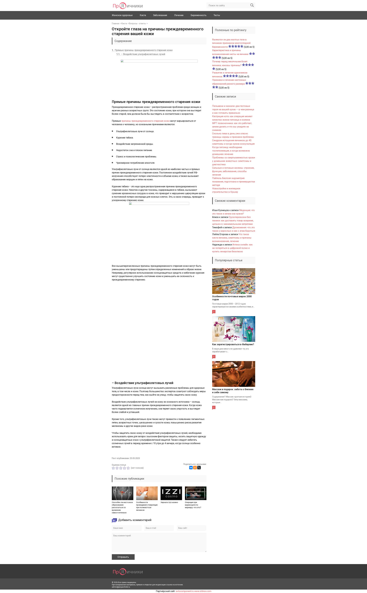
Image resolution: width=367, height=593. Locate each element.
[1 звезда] (114, 468)
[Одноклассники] (195, 467)
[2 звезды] (117, 468)
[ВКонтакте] (191, 467)
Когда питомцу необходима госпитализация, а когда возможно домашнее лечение (231, 150)
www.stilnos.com (202, 591)
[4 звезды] (125, 468)
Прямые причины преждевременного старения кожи (142, 50)
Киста (143, 15)
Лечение (179, 15)
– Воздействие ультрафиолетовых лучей (140, 54)
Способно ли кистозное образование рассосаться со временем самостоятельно (122, 507)
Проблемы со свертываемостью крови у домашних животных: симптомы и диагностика (233, 161)
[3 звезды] (121, 468)
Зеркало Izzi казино (169, 502)
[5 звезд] (128, 468)
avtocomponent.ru (185, 591)
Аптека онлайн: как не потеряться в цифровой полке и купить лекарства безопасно (232, 248)
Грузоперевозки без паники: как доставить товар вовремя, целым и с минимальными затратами (232, 220)
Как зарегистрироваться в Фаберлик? (233, 344)
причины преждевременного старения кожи (145, 121)
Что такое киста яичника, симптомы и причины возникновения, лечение (231, 238)
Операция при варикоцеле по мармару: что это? (193, 505)
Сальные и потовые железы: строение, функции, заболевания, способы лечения (233, 171)
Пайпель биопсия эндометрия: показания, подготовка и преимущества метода (233, 181)
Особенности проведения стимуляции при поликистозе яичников (147, 506)
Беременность (198, 15)
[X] (199, 467)
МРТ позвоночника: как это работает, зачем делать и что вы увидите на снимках (232, 126)
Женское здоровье (122, 15)
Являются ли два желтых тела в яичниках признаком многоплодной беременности (231, 43)
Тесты (217, 15)
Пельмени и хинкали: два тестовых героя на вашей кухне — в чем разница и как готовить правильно (233, 109)
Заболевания (160, 15)
